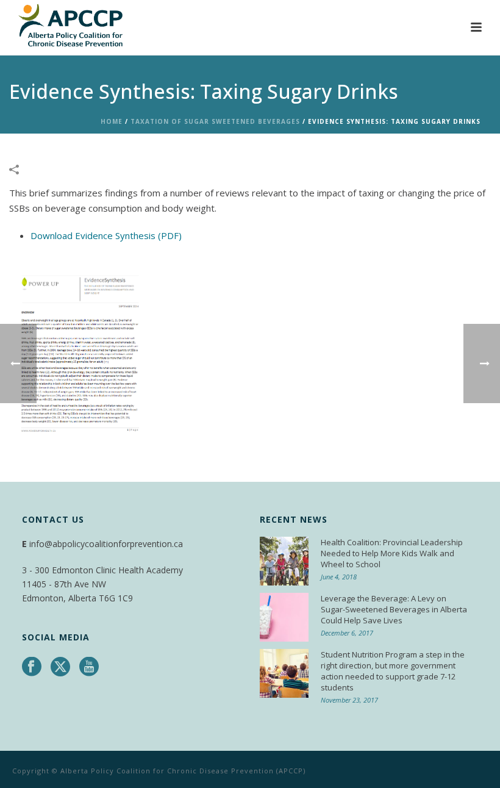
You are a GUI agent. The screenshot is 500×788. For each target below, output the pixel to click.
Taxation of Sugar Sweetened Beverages (215, 121)
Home (112, 121)
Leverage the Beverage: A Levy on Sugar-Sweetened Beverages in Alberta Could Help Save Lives (394, 609)
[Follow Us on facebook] (31, 667)
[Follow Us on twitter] (60, 667)
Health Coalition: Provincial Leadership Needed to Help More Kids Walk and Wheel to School (392, 553)
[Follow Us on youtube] (89, 667)
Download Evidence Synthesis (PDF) (106, 235)
